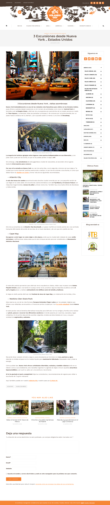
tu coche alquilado (63, 304)
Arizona (89, 97)
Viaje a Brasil (90, 71)
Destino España (40, 417)
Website (9, 468)
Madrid (47, 417)
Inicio (19, 26)
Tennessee (90, 122)
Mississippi (90, 108)
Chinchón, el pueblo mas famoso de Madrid (42, 420)
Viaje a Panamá (90, 85)
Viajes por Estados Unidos (58, 33)
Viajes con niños (21, 386)
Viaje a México (17, 417)
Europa (71, 26)
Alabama (89, 94)
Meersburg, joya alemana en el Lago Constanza (67, 420)
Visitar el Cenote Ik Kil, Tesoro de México (17, 420)
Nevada (89, 111)
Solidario (18, 2)
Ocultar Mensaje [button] (89, 503)
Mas (86, 140)
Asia (48, 26)
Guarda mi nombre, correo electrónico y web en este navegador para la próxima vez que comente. (42, 474)
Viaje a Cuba (90, 78)
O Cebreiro (88, 143)
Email (8, 463)
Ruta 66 (89, 118)
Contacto (9, 2)
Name (8, 457)
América (59, 26)
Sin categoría (89, 150)
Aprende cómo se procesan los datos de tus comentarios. (55, 484)
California (90, 101)
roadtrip (10, 386)
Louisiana (90, 104)
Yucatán (24, 417)
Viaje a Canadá (91, 74)
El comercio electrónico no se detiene (95, 216)
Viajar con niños (28, 2)
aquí (82, 503)
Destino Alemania (65, 417)
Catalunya (88, 129)
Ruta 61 (89, 115)
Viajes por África (33, 26)
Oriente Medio (85, 26)
